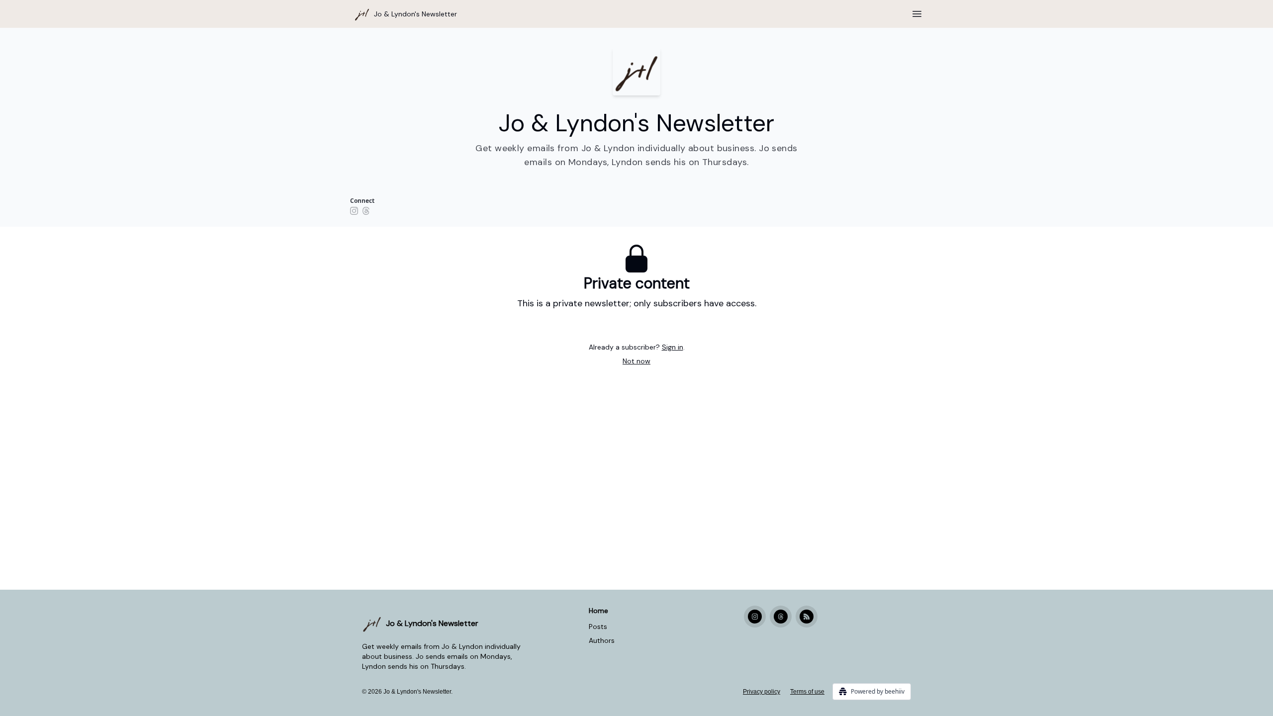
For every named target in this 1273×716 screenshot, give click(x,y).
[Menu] (917, 12)
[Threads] (366, 211)
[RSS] (807, 616)
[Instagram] (354, 211)
